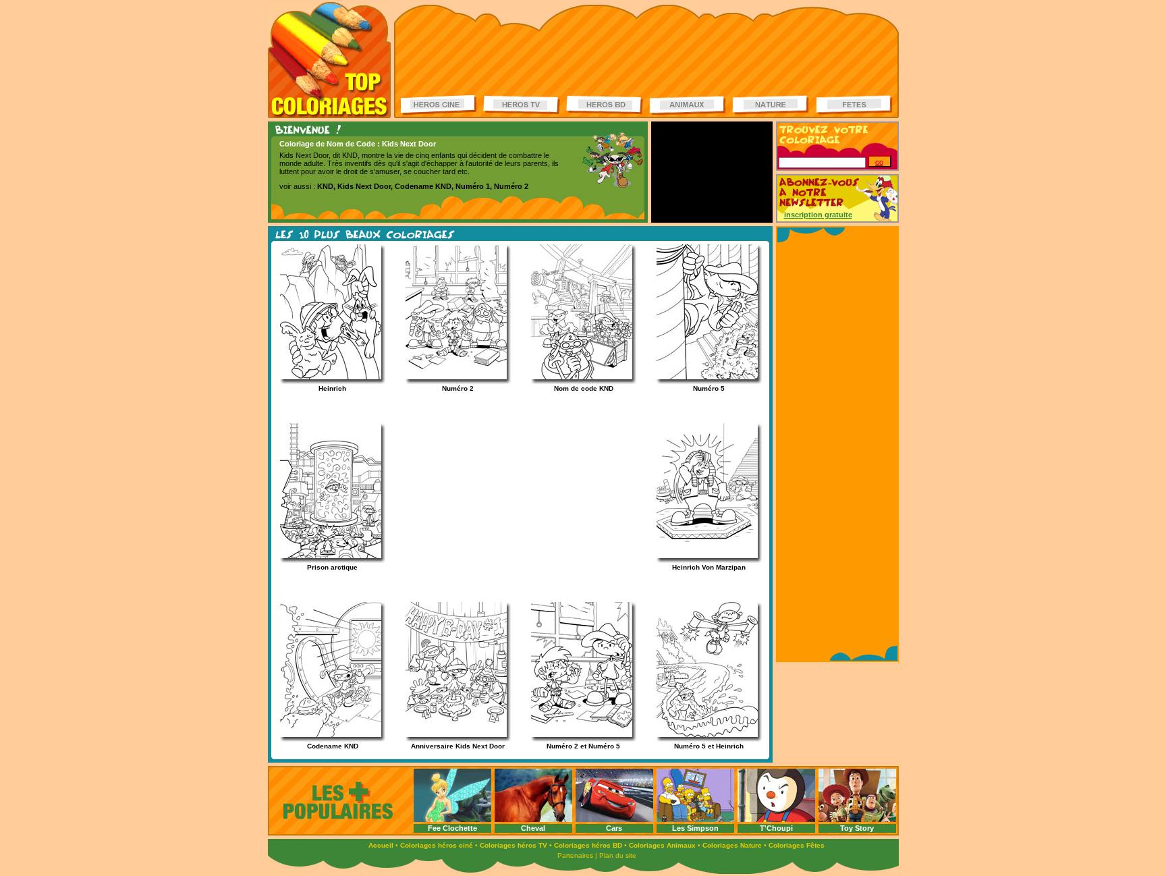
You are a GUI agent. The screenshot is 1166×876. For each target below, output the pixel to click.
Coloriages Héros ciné (439, 105)
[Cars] (614, 820)
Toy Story (857, 828)
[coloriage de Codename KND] (324, 734)
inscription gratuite (818, 215)
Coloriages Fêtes (797, 845)
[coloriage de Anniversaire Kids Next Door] (450, 734)
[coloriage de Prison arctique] (324, 555)
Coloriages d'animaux (687, 105)
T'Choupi (776, 828)
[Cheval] (533, 820)
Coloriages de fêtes (854, 105)
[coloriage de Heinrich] (324, 377)
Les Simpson (695, 828)
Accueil (380, 845)
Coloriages (329, 60)
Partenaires (575, 855)
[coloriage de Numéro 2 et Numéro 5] (575, 734)
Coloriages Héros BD (604, 105)
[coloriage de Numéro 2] (450, 377)
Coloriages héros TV (513, 845)
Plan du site (617, 855)
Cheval (533, 828)
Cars (614, 828)
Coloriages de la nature (770, 105)
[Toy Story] (857, 820)
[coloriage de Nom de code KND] (575, 377)
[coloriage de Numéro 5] (701, 377)
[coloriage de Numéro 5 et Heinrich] (701, 734)
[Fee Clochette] (452, 820)
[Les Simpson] (695, 820)
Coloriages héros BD (588, 845)
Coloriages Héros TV (521, 105)
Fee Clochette (452, 828)
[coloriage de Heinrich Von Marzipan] (701, 555)
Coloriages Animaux (662, 845)
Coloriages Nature (732, 845)
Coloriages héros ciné (436, 845)
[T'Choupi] (776, 820)
